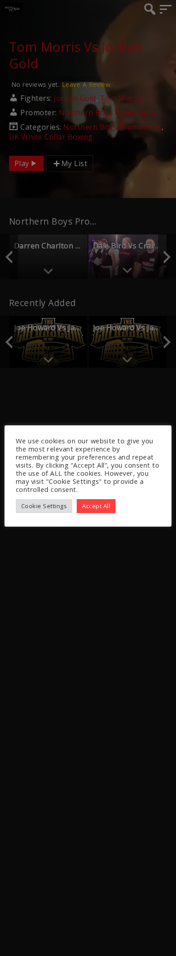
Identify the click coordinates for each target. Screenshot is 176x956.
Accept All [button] (96, 506)
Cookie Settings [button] (44, 506)
